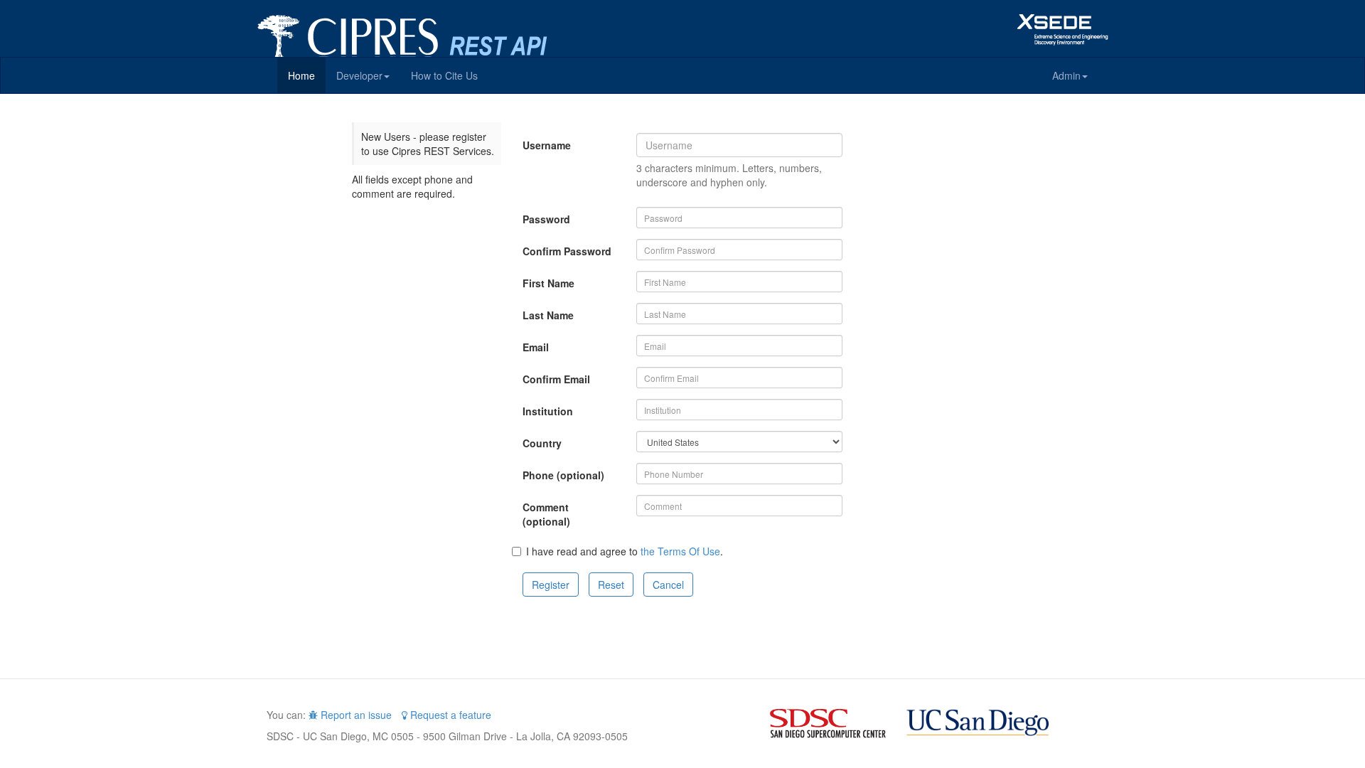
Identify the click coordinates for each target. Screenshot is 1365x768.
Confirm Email (556, 379)
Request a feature (449, 715)
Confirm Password (567, 251)
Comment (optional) (546, 514)
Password (546, 219)
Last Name (548, 315)
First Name (548, 283)
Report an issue (355, 715)
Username (547, 145)
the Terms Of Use (680, 551)
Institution (548, 411)
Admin (1066, 75)
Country (542, 443)
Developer (359, 75)
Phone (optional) (563, 475)
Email (536, 347)
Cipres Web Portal (433, 28)
